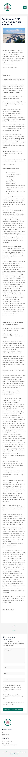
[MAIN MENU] (25, 7)
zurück (14, 626)
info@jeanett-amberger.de (9, 745)
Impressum (5, 732)
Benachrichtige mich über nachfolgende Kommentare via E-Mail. (13, 696)
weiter (14, 630)
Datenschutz (5, 734)
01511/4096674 (6, 743)
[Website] (14, 680)
